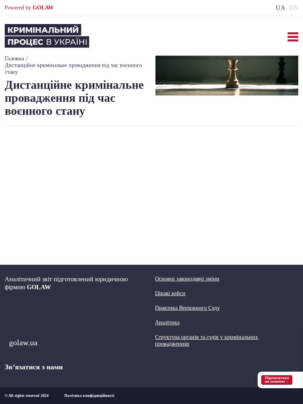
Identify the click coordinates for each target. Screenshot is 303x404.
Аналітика (167, 322)
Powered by (29, 8)
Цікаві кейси (170, 293)
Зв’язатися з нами (34, 367)
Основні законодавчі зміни (187, 279)
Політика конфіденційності (89, 395)
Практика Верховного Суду (187, 308)
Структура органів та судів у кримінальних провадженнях (206, 340)
